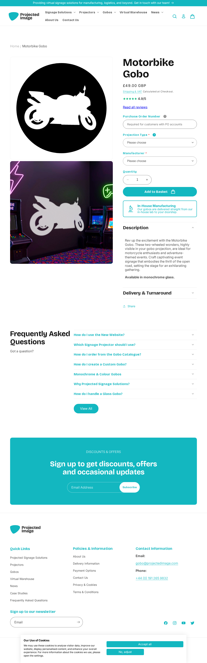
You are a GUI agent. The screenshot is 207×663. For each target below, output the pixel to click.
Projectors (16, 564)
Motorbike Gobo (34, 46)
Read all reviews (135, 107)
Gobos (14, 571)
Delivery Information (86, 563)
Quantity (130, 171)
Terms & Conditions (85, 592)
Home (14, 46)
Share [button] (131, 306)
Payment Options (84, 570)
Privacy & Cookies (85, 584)
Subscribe (130, 487)
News (14, 586)
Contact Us (80, 577)
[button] (60, 12)
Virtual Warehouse (22, 579)
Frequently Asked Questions (29, 600)
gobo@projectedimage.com (157, 563)
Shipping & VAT (132, 91)
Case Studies (18, 593)
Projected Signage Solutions (28, 557)
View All (86, 408)
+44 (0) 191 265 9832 (152, 578)
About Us (79, 556)
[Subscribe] (78, 622)
